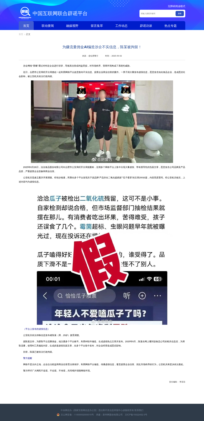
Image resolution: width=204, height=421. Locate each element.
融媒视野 (72, 25)
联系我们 (138, 410)
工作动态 (121, 25)
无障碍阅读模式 (176, 6)
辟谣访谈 (146, 25)
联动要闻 (48, 25)
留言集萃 (97, 25)
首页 (26, 25)
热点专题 (170, 25)
